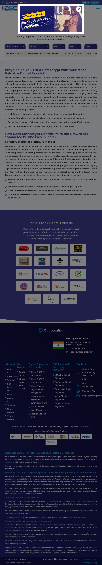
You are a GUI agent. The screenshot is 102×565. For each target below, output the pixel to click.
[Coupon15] (51, 19)
